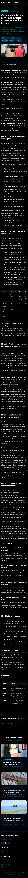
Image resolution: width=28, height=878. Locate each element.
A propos (3, 859)
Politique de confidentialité (8, 867)
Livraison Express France (7, 7)
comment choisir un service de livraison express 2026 (13, 721)
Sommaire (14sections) (10, 64)
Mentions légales (5, 864)
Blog (2, 852)
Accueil (3, 850)
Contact (3, 862)
